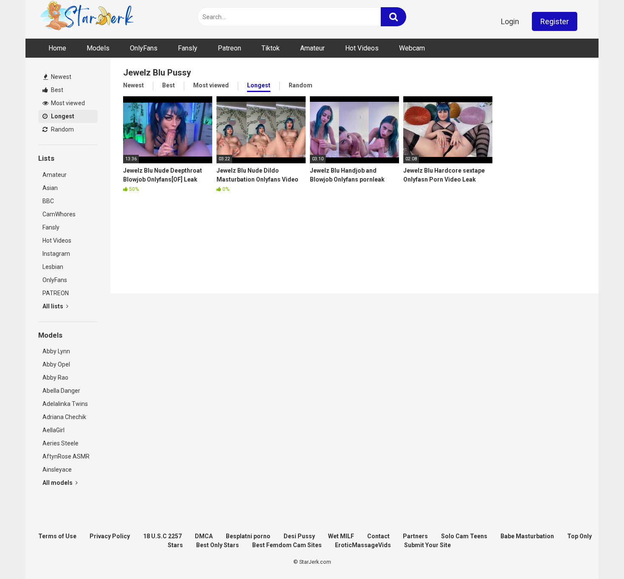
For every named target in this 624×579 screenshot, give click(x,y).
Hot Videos (362, 48)
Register (554, 21)
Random (62, 129)
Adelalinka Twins (65, 403)
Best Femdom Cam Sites (287, 545)
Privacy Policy (110, 536)
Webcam (412, 48)
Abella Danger (61, 390)
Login (510, 21)
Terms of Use (57, 536)
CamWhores (59, 214)
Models (98, 48)
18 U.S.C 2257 (162, 536)
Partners (415, 536)
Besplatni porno (248, 536)
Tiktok (270, 48)
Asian (50, 188)
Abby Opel (56, 364)
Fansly (187, 48)
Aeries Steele (60, 443)
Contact (378, 536)
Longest (62, 116)
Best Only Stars (217, 545)
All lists (53, 306)
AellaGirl (53, 430)
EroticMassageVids (363, 545)
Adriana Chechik (64, 417)
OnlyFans (143, 48)
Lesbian (52, 266)
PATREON (55, 293)
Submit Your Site (427, 545)
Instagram (56, 253)
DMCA (204, 536)
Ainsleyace (57, 469)
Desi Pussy (299, 536)
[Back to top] (595, 553)
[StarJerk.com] (87, 17)
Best (56, 90)
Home (57, 48)
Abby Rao (55, 377)
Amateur (312, 48)
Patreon (229, 48)
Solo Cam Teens (464, 536)
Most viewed (67, 103)
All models (58, 482)
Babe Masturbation (527, 536)
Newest (60, 76)
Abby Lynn (56, 351)
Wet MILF (341, 536)
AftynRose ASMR (66, 456)
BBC (48, 201)
